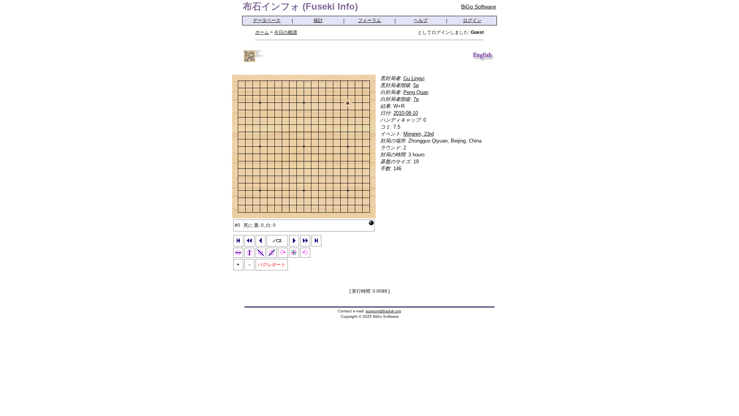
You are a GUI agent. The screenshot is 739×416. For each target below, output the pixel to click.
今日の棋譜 (285, 32)
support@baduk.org (383, 311)
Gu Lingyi (414, 78)
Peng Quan (415, 92)
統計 (318, 20)
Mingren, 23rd (418, 134)
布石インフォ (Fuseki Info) (300, 6)
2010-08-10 (405, 113)
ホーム (262, 32)
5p (416, 85)
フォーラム (369, 20)
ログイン (472, 20)
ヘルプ (421, 20)
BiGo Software (478, 6)
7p (416, 99)
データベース (267, 20)
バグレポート (272, 264)
